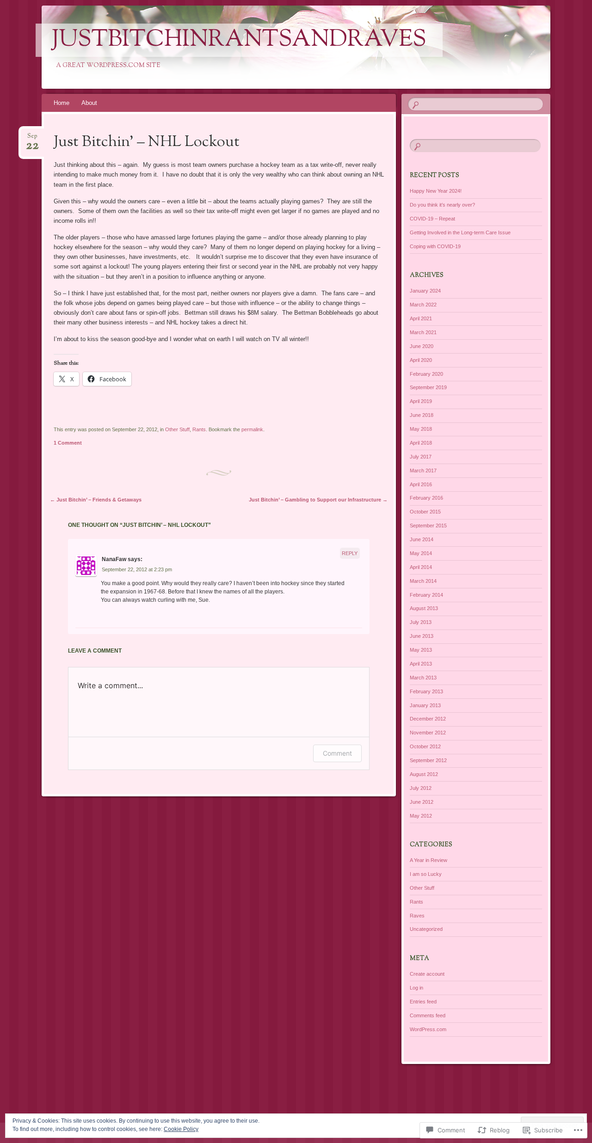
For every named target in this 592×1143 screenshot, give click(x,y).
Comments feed (427, 1015)
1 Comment (68, 443)
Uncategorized (426, 929)
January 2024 (425, 290)
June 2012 (421, 802)
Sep (32, 139)
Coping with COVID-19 (435, 246)
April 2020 (421, 360)
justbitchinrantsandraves (239, 40)
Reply (350, 553)
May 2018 (421, 429)
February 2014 (426, 595)
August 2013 (424, 608)
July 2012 (421, 788)
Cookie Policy (181, 1129)
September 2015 (428, 525)
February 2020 (426, 374)
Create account (427, 974)
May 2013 (421, 650)
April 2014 (421, 567)
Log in (416, 987)
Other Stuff (177, 429)
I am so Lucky (426, 874)
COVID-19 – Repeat (432, 218)
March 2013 (423, 677)
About (89, 102)
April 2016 (421, 484)
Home (61, 102)
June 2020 (421, 346)
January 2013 (425, 705)
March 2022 (423, 304)
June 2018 (421, 415)
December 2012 (428, 718)
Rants (199, 429)
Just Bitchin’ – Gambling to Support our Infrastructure (318, 499)
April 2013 (421, 663)
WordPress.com (428, 1029)
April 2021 (421, 318)
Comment (337, 753)
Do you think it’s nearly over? (442, 205)
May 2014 (421, 553)
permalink (252, 429)
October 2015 (425, 511)
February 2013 (426, 691)
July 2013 (421, 622)
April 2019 (421, 401)
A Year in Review (428, 860)
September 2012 (428, 760)
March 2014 (423, 581)
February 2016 (426, 498)
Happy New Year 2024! (436, 191)
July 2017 (421, 456)
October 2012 (425, 746)
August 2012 (424, 774)
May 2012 (421, 816)
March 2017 (423, 470)
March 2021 (423, 332)
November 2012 (428, 732)
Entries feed (423, 1001)
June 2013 (421, 636)
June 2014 (421, 539)
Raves (417, 915)
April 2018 (421, 443)
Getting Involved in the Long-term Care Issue (460, 232)
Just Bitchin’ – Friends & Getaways (96, 499)
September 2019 (428, 387)
